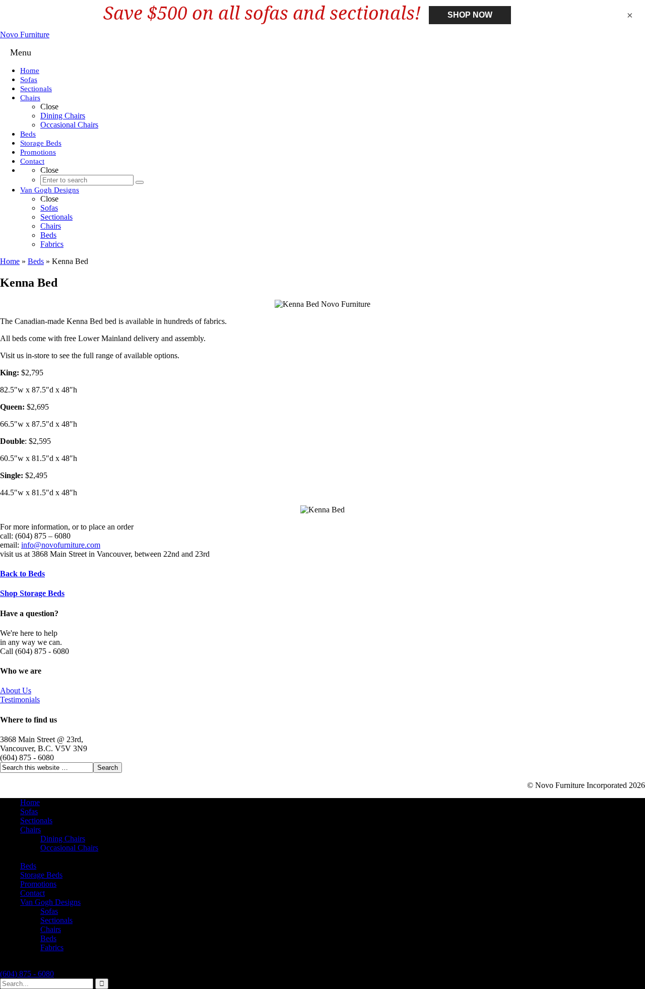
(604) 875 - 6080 (27, 973)
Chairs (30, 829)
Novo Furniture (24, 34)
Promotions (38, 884)
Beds (36, 261)
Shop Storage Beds (32, 593)
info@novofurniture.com (60, 545)
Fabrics (51, 947)
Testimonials (20, 699)
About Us (15, 690)
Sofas (29, 811)
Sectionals (36, 820)
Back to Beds (22, 573)
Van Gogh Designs (50, 902)
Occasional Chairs (69, 847)
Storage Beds (41, 875)
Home (10, 261)
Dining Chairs (62, 838)
